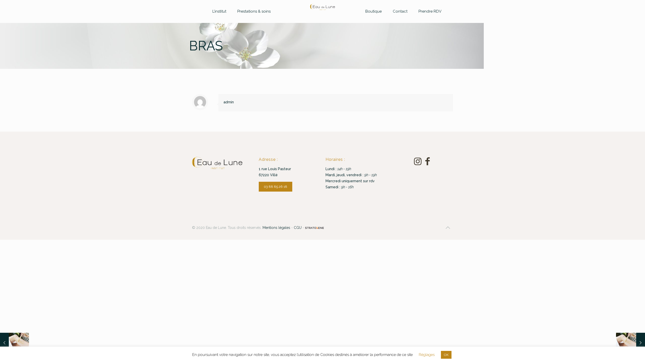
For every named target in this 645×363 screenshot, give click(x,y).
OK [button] (446, 355)
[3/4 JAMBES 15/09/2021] (14, 343)
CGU (298, 228)
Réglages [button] (427, 354)
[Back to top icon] (447, 227)
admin (228, 102)
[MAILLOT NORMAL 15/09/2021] (630, 343)
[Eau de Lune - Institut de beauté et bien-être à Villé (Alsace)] (322, 7)
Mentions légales (276, 228)
